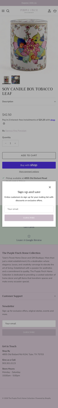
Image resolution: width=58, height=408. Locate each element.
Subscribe (29, 218)
